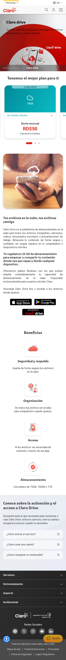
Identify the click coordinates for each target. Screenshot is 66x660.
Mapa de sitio (14, 649)
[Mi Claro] (53, 10)
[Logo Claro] (9, 10)
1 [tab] (29, 143)
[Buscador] (46, 10)
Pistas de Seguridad (21, 654)
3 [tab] (39, 143)
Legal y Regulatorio (45, 654)
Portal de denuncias (35, 649)
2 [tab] (35, 143)
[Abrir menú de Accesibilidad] (6, 639)
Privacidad (53, 649)
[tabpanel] (31, 112)
